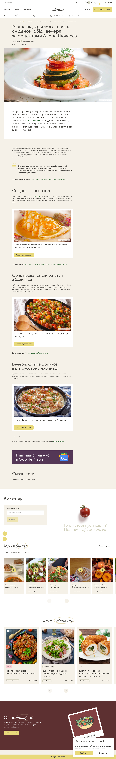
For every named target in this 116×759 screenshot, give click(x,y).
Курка (81, 666)
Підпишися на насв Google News (32, 457)
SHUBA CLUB (58, 16)
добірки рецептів (30, 479)
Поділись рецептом (103, 9)
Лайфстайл (76, 16)
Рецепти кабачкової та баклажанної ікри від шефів (21, 672)
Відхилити (103, 753)
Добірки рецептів (48, 666)
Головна (14, 21)
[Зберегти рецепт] (5, 533)
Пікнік (21, 16)
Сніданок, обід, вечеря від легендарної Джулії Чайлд (49, 179)
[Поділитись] (5, 539)
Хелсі (17, 9)
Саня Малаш (30, 41)
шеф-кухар (16, 479)
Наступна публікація (58, 757)
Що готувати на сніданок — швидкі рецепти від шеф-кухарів (56, 673)
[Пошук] (77, 2)
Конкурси (39, 16)
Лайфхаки (27, 9)
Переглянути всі (105, 546)
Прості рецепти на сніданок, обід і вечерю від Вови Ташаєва (45, 264)
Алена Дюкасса (32, 120)
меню (22, 479)
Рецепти (7, 9)
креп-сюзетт (37, 196)
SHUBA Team (9, 591)
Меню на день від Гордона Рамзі (36, 353)
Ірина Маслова (47, 680)
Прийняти (83, 753)
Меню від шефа (58, 441)
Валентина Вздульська (12, 680)
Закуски (8, 666)
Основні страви (29, 21)
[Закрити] (111, 741)
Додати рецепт (11, 733)
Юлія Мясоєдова (84, 680)
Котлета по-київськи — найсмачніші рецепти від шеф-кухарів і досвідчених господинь (94, 673)
